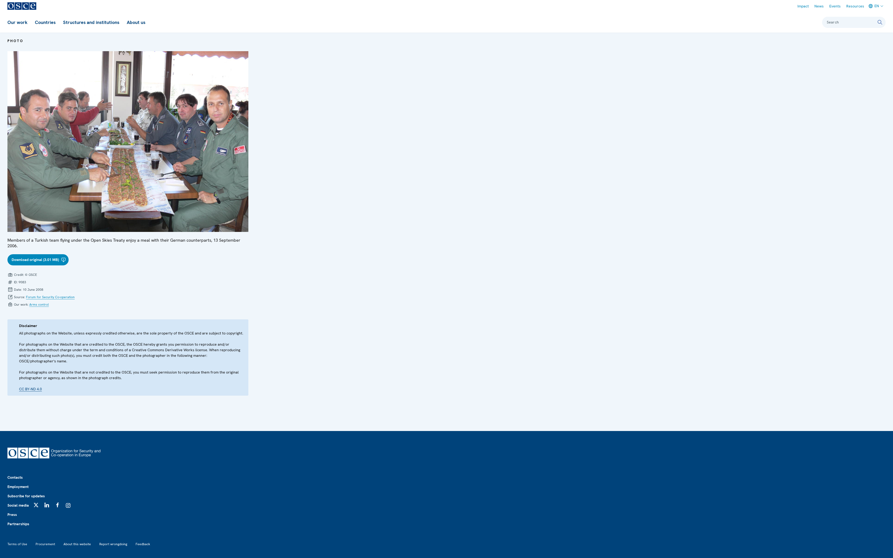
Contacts (15, 477)
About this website (77, 544)
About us (136, 22)
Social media (18, 505)
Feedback (143, 544)
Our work (17, 22)
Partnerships (18, 523)
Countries (45, 22)
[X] (36, 504)
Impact (803, 6)
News (819, 6)
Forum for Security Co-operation (50, 297)
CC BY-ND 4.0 (30, 389)
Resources (855, 6)
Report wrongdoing (113, 544)
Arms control (39, 304)
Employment (18, 486)
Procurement (45, 544)
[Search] (880, 22)
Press (12, 514)
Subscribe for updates (26, 496)
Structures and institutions (91, 22)
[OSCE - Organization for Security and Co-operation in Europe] (21, 6)
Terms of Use (17, 544)
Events (835, 6)
